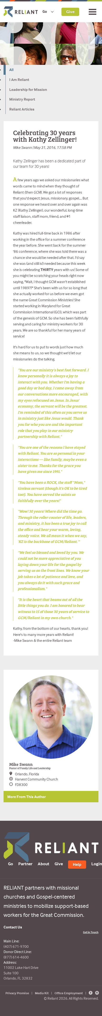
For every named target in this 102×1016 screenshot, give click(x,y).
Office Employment (69, 993)
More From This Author (26, 796)
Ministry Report (22, 99)
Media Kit (42, 993)
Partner (25, 863)
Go (44, 11)
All (11, 69)
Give (70, 11)
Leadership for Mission (28, 89)
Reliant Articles (21, 109)
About (43, 863)
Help (77, 864)
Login (96, 863)
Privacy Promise (17, 993)
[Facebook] (91, 993)
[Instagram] (97, 993)
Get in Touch (90, 932)
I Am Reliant (19, 79)
